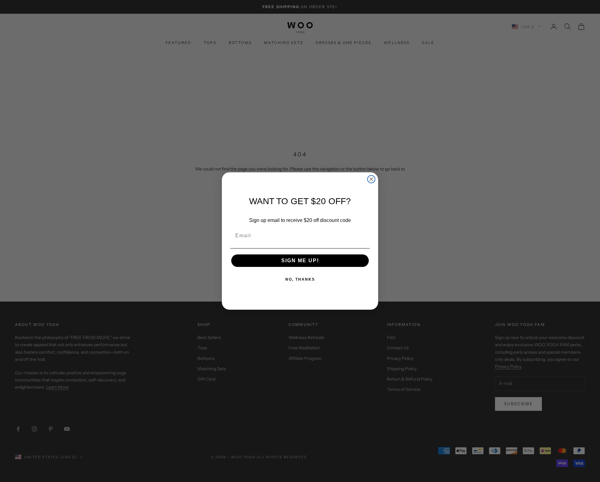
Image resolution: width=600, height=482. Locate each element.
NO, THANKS (300, 279)
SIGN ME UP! (300, 260)
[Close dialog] (371, 179)
